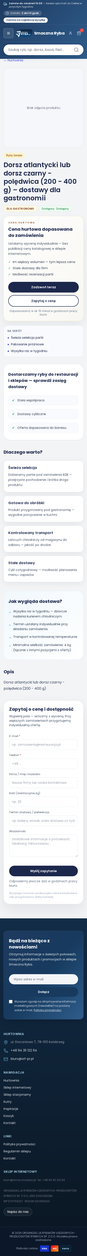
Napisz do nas (18, 1212)
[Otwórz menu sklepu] (8, 33)
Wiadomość (17, 831)
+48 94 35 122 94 (24, 1050)
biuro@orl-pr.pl (22, 1059)
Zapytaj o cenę (43, 301)
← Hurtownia (13, 60)
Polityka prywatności (47, 1010)
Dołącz (43, 992)
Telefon (15, 755)
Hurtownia (11, 1080)
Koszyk (9, 1116)
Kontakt (10, 1123)
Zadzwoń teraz (43, 287)
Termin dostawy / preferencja (29, 812)
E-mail (14, 736)
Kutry (8, 1101)
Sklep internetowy (17, 1087)
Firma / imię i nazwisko (24, 774)
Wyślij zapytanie (43, 871)
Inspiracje (11, 1109)
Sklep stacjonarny (17, 1094)
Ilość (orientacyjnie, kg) (24, 793)
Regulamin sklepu (17, 1151)
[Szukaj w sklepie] (76, 49)
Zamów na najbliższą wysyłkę (25, 20)
